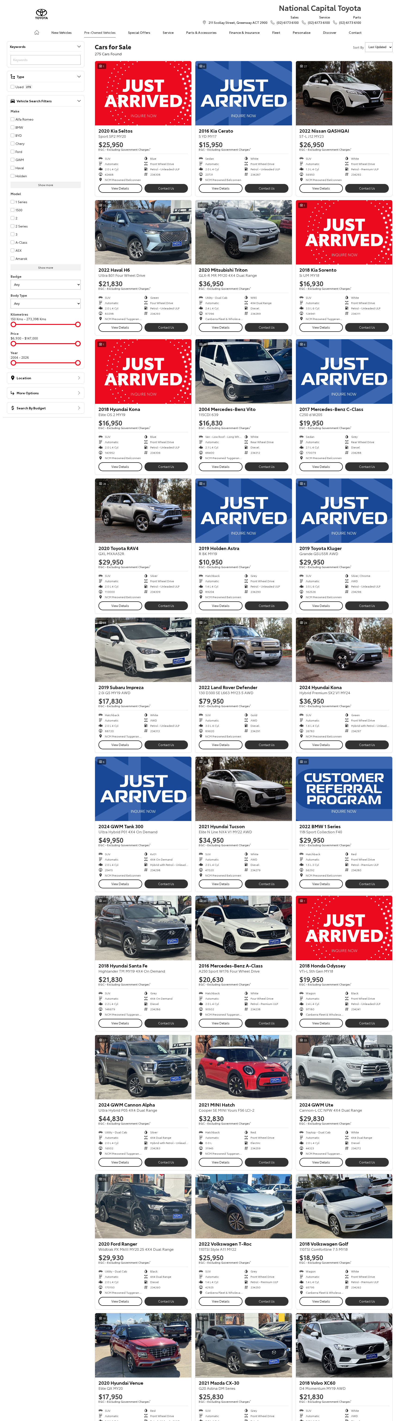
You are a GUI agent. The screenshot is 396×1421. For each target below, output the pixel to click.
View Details (120, 188)
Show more (45, 185)
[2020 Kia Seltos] (143, 93)
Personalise (302, 32)
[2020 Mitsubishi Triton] (243, 232)
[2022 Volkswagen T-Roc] (243, 1206)
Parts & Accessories (201, 32)
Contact (355, 32)
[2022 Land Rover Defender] (243, 650)
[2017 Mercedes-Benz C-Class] (344, 371)
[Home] (37, 32)
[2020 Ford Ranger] (143, 1206)
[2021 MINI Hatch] (243, 1067)
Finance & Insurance (244, 32)
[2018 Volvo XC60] (344, 1345)
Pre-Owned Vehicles (100, 32)
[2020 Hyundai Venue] (143, 1345)
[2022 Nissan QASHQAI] (344, 93)
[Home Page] (41, 14)
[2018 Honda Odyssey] (344, 928)
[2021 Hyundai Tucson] (243, 789)
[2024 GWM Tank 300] (143, 789)
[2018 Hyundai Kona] (143, 371)
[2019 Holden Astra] (243, 511)
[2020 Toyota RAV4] (143, 511)
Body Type (19, 295)
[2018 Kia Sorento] (344, 232)
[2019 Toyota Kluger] (344, 511)
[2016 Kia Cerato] (243, 93)
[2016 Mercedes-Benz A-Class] (243, 928)
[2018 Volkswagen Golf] (344, 1206)
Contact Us (166, 188)
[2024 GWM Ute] (344, 1067)
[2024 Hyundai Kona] (344, 650)
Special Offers (139, 32)
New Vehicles (61, 32)
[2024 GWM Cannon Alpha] (143, 1067)
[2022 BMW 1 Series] (344, 789)
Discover (329, 32)
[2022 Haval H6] (143, 232)
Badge (16, 276)
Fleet (276, 32)
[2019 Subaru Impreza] (143, 650)
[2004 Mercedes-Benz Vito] (243, 371)
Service (168, 32)
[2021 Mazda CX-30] (243, 1345)
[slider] (13, 324)
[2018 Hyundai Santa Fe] (143, 928)
